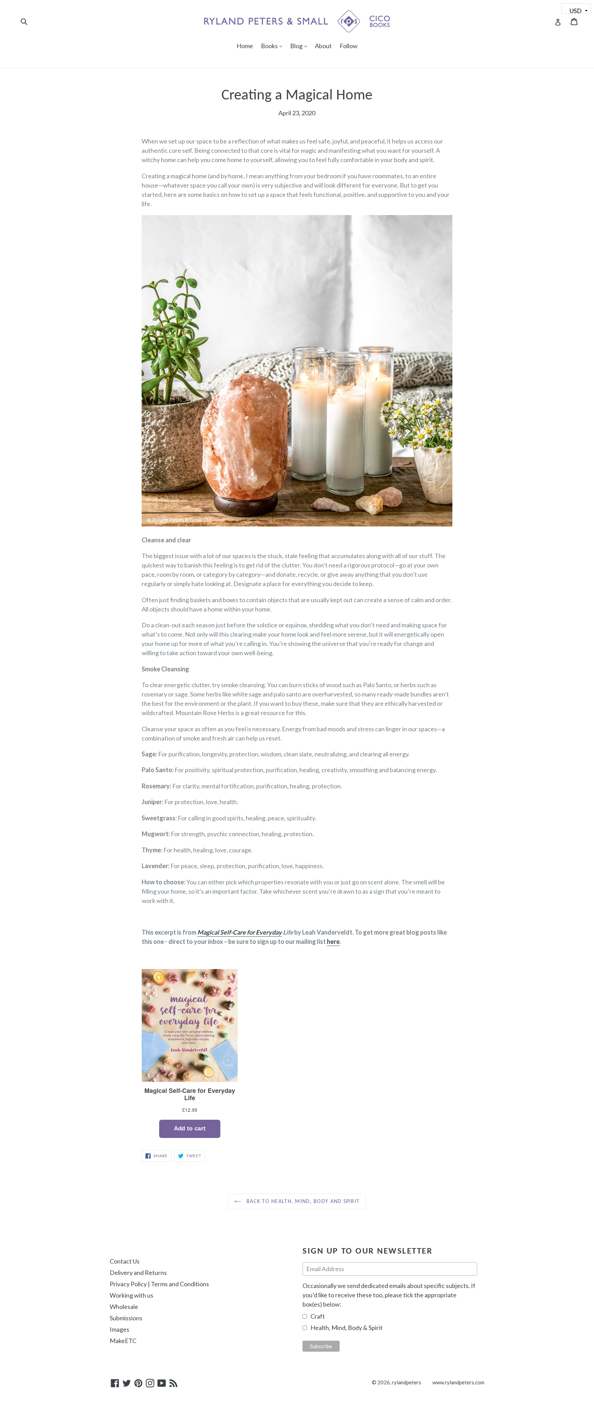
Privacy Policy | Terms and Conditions (159, 1284)
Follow (349, 46)
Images (119, 1329)
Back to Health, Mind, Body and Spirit (302, 1201)
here (333, 941)
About (323, 46)
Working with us (131, 1295)
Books (273, 46)
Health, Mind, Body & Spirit (346, 1327)
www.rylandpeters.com (458, 1382)
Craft (317, 1316)
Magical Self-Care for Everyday (239, 932)
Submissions (126, 1318)
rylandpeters (406, 1382)
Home (244, 46)
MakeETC (123, 1340)
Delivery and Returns (138, 1272)
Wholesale (124, 1306)
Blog (300, 46)
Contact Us (125, 1261)
